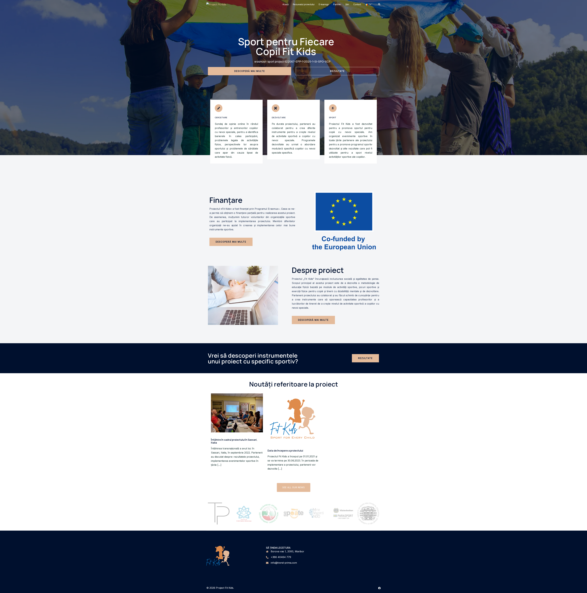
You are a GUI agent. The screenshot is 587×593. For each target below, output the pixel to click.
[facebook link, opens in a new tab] (379, 587)
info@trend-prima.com (284, 562)
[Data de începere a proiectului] (293, 418)
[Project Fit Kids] (216, 4)
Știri (347, 4)
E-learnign (324, 4)
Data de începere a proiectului (285, 450)
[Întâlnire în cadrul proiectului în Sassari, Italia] (237, 412)
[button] (379, 4)
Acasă (285, 4)
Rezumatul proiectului (303, 4)
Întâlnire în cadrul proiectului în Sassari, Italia (234, 441)
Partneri (337, 4)
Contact (357, 4)
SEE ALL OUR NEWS (293, 487)
